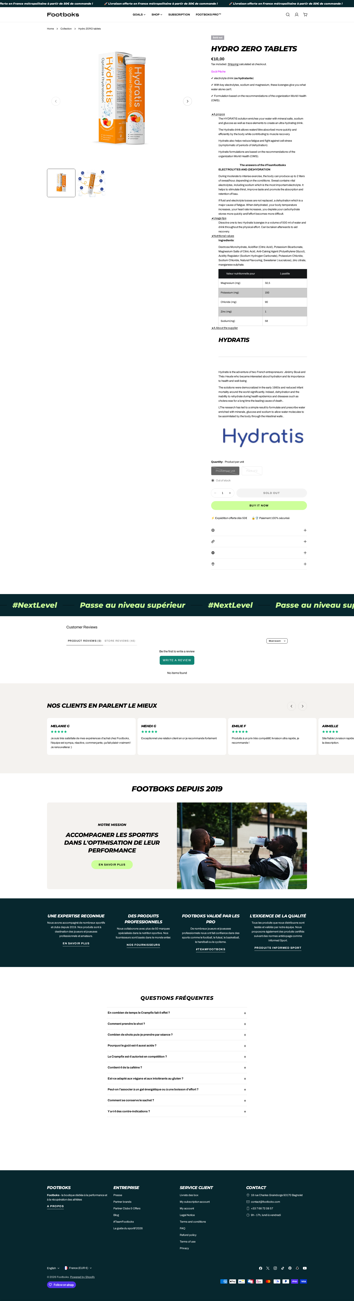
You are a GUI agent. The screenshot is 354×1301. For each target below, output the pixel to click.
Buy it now (259, 505)
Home (50, 28)
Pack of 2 (254, 472)
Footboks (63, 1277)
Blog (116, 1215)
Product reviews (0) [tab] (85, 640)
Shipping (233, 64)
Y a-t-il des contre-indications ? (129, 1111)
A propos (218, 114)
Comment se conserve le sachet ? (131, 1100)
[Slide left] (291, 706)
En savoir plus (112, 864)
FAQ (182, 1228)
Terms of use (187, 1241)
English (51, 1268)
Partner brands (122, 1201)
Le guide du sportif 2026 (128, 1228)
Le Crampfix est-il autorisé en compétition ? (137, 1056)
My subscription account (195, 1201)
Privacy (184, 1248)
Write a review (177, 660)
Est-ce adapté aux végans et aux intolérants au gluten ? (145, 1078)
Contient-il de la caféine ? (125, 1067)
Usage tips (218, 218)
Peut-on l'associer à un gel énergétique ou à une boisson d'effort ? (153, 1089)
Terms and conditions (193, 1221)
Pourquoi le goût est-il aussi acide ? (132, 1045)
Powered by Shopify (82, 1277)
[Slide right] (187, 101)
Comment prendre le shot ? (126, 1023)
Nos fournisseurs (143, 944)
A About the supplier (224, 327)
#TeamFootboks (210, 949)
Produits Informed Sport (278, 947)
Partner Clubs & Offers (126, 1208)
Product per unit (227, 472)
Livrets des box (189, 1195)
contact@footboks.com (265, 1201)
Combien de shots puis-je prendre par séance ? (140, 1034)
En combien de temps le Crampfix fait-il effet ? (139, 1012)
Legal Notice (187, 1215)
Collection (66, 28)
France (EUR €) (78, 1268)
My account (187, 1208)
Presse (117, 1195)
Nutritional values (222, 235)
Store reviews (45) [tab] (120, 640)
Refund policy (188, 1234)
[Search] (287, 14)
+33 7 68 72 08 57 (262, 1208)
